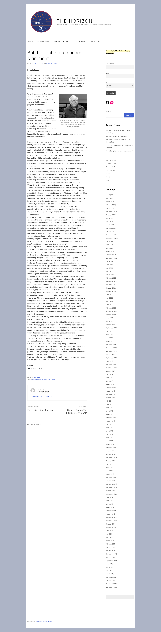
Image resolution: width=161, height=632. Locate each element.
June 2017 (109, 374)
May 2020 (109, 321)
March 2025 (110, 225)
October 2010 (110, 557)
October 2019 (110, 325)
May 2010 (109, 567)
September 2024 (112, 238)
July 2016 (109, 401)
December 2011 (111, 517)
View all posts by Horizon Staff (41, 396)
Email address (110, 64)
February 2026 (111, 205)
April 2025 (109, 221)
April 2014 (109, 441)
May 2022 (109, 298)
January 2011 (110, 547)
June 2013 (109, 464)
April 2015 (109, 431)
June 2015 (109, 424)
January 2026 (110, 208)
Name (107, 73)
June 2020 (109, 318)
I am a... (108, 82)
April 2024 (109, 248)
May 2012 (109, 501)
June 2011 (109, 531)
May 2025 (109, 218)
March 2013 (110, 474)
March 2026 (110, 202)
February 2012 (111, 511)
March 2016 (110, 414)
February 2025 (111, 228)
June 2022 (109, 295)
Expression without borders (40, 408)
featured (47, 379)
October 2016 (110, 398)
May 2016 (109, 408)
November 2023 (111, 258)
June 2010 (109, 564)
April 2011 (109, 537)
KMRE (108, 180)
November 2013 (111, 457)
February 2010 (111, 577)
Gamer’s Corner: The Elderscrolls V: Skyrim (76, 410)
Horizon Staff (51, 63)
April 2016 (109, 411)
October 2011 (110, 524)
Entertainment (78, 41)
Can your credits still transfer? (116, 136)
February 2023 (111, 278)
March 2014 (110, 444)
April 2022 (109, 301)
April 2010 (109, 570)
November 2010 (111, 554)
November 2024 (111, 235)
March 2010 (110, 574)
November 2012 (111, 487)
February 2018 (111, 364)
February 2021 (111, 308)
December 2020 (111, 311)
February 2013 (111, 477)
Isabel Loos (56, 379)
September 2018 (111, 358)
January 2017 (110, 391)
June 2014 (109, 434)
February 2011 (110, 544)
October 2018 (110, 354)
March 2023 (110, 275)
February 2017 (111, 388)
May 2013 (109, 467)
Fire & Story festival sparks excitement (119, 151)
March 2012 (110, 507)
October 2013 (110, 461)
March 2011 (110, 541)
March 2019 (110, 341)
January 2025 (110, 231)
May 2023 (109, 268)
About (31, 41)
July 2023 (109, 261)
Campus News (43, 41)
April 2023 (109, 271)
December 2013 (111, 454)
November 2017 (111, 368)
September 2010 (111, 560)
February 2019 (111, 344)
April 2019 (109, 338)
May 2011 (109, 534)
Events (101, 41)
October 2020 (111, 315)
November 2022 (111, 285)
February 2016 (111, 418)
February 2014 (111, 448)
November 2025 (111, 211)
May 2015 (109, 428)
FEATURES (36, 377)
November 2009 (111, 587)
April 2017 (109, 381)
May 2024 (109, 245)
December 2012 (111, 484)
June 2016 (109, 404)
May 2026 (109, 195)
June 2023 (109, 265)
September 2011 (111, 527)
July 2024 (109, 241)
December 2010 (111, 551)
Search (108, 111)
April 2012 (109, 504)
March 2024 (110, 251)
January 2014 (110, 451)
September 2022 (112, 291)
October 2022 (111, 288)
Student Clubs (111, 164)
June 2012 (109, 497)
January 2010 (110, 580)
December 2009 (111, 584)
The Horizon (75, 21)
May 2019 (109, 334)
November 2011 (111, 521)
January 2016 (110, 421)
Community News (60, 41)
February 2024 (111, 255)
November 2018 (111, 351)
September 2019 (111, 328)
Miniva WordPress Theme (43, 621)
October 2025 (111, 215)
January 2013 (110, 481)
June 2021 (109, 305)
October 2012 (110, 491)
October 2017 (110, 371)
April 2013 (109, 471)
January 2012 (110, 514)
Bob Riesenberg (37, 379)
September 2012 (111, 494)
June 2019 (109, 331)
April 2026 (109, 198)
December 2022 (111, 281)
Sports (92, 41)
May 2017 (109, 378)
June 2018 (109, 361)
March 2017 (110, 384)
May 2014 (109, 438)
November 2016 (111, 394)
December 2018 (111, 348)
